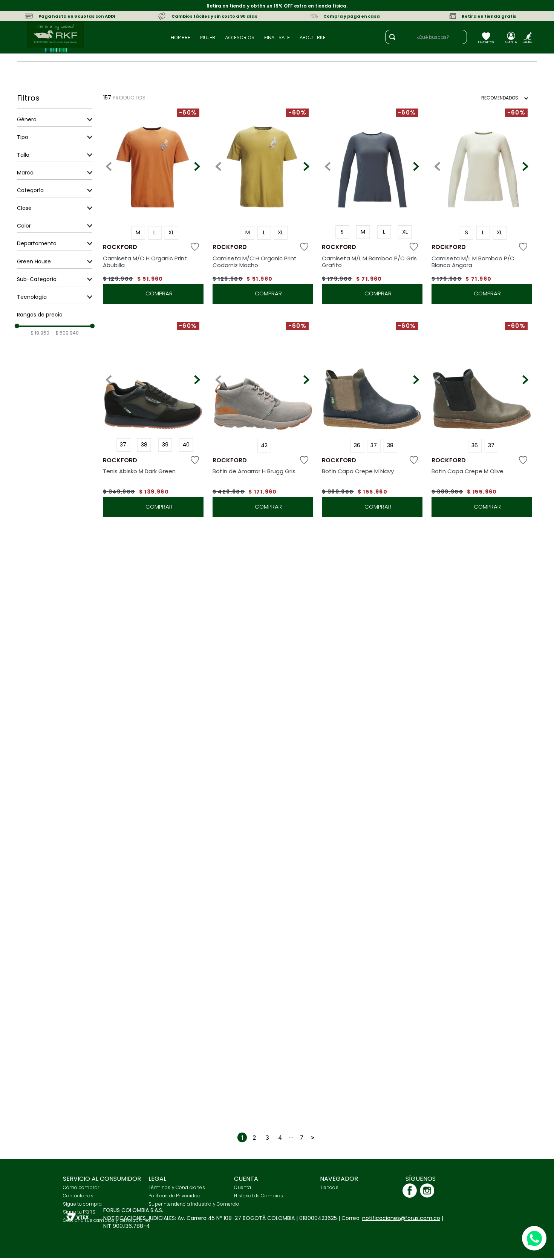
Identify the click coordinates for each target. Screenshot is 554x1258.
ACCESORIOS (239, 37)
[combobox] (429, 37)
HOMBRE (180, 37)
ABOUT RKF (313, 37)
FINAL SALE (277, 37)
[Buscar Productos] (392, 37)
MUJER (207, 37)
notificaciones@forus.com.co (401, 1218)
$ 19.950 (40, 333)
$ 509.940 (65, 333)
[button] (54, 119)
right (313, 1137)
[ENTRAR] (511, 39)
